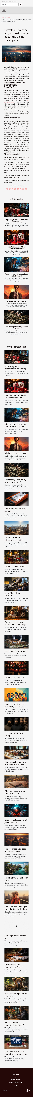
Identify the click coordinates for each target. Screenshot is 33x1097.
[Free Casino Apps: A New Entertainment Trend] (16, 237)
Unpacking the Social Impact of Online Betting (16, 220)
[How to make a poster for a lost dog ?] (16, 984)
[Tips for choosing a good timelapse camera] (16, 839)
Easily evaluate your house (16, 651)
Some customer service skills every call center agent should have (14, 706)
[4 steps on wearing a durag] (16, 723)
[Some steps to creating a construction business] (16, 752)
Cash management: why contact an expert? (16, 328)
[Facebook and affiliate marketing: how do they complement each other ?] (16, 1042)
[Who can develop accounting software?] (16, 1013)
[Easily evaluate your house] (16, 641)
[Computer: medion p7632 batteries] (16, 499)
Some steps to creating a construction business (15, 763)
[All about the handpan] (16, 668)
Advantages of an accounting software (13, 965)
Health (15, 1077)
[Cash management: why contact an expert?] (16, 317)
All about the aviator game (16, 301)
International (15, 1080)
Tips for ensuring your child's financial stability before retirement (14, 624)
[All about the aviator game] (16, 292)
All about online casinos (14, 566)
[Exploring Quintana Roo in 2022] (16, 868)
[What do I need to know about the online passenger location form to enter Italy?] (16, 781)
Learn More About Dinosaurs (12, 594)
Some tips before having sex (15, 936)
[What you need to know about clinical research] (16, 264)
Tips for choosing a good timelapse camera (15, 850)
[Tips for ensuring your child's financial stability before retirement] (16, 612)
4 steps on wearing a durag (13, 734)
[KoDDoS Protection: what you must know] (16, 810)
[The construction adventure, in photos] (16, 528)
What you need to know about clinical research (16, 275)
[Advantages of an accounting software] (16, 955)
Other (8, 17)
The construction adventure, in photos (13, 538)
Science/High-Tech (15, 1082)
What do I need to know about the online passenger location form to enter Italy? (16, 795)
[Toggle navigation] (4, 10)
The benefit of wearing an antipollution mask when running (15, 909)
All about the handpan (14, 677)
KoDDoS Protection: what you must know (15, 821)
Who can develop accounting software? (14, 1023)
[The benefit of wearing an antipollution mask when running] (16, 897)
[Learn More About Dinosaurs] (16, 583)
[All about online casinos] (16, 557)
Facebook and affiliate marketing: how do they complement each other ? (15, 1054)
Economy (16, 1074)
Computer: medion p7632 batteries (15, 509)
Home (2, 17)
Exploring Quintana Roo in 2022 (16, 878)
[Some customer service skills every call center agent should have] (16, 694)
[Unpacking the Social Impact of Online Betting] (16, 210)
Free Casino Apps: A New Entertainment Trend (16, 248)
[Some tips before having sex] (16, 926)
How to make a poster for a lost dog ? (15, 994)
